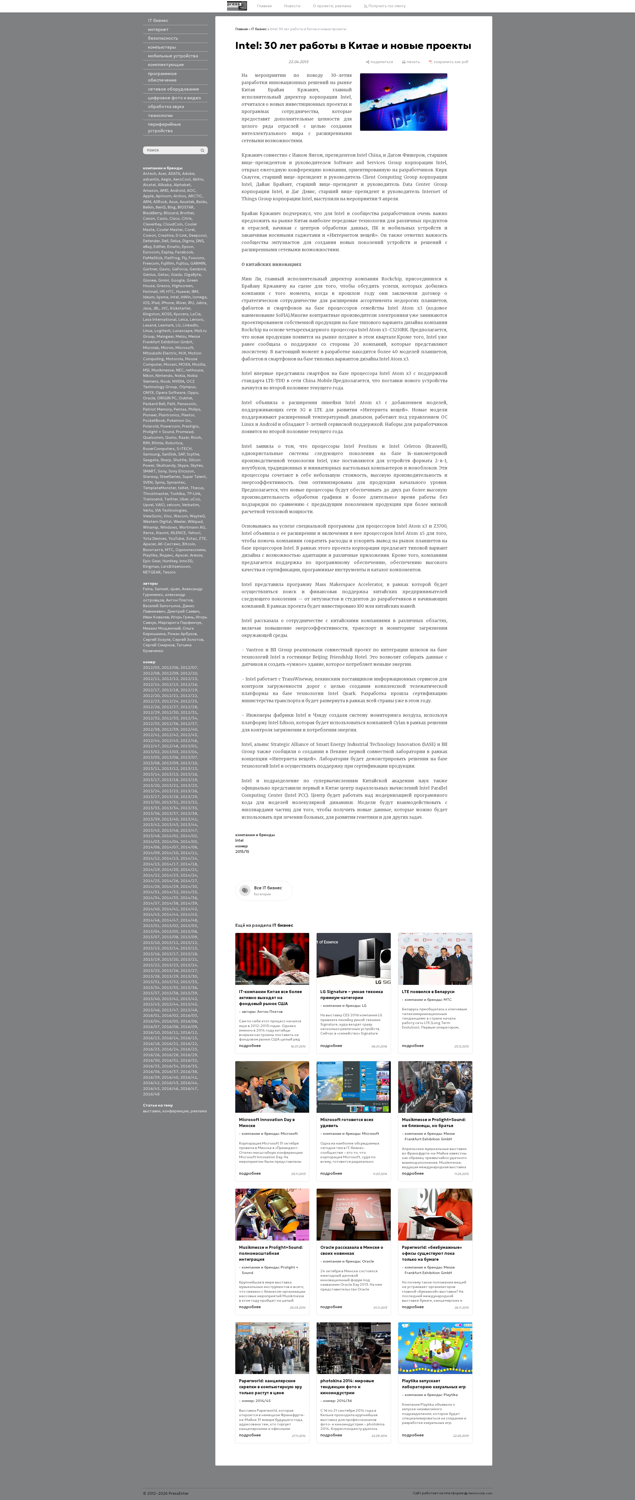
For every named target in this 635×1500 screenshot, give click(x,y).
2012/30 (170, 712)
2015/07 (151, 936)
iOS (146, 302)
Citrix (187, 218)
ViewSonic (152, 516)
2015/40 (151, 998)
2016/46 (170, 1088)
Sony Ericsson (181, 471)
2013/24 (151, 791)
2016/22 (188, 1043)
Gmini (163, 280)
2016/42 (151, 1082)
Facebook (184, 252)
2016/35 (188, 1066)
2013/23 (188, 785)
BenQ (161, 207)
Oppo (192, 392)
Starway (150, 476)
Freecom (151, 263)
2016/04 (151, 1021)
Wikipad (195, 521)
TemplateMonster (159, 487)
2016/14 (170, 1038)
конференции (175, 1111)
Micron (167, 347)
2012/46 (188, 740)
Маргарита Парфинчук (179, 622)
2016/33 (151, 1066)
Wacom (181, 516)
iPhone (167, 302)
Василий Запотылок (161, 605)
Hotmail (150, 291)
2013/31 (170, 802)
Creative (166, 235)
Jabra (201, 302)
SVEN (148, 482)
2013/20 (151, 785)
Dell (165, 240)
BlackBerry (152, 213)
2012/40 (188, 729)
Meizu (181, 336)
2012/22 (188, 695)
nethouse (194, 370)
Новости (292, 5)
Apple (148, 196)
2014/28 (151, 886)
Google (178, 280)
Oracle (149, 398)
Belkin (148, 207)
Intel (174, 297)
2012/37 (188, 723)
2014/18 (188, 864)
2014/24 (188, 875)
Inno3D (185, 561)
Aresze (196, 555)
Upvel (148, 504)
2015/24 (188, 965)
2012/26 (151, 706)
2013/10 (188, 763)
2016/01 (151, 1015)
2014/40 (151, 909)
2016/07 (151, 1026)
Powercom (170, 426)
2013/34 (170, 808)
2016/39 (151, 1077)
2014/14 (188, 858)
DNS (200, 240)
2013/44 (188, 824)
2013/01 (188, 746)
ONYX (148, 392)
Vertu (148, 510)
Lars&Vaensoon (175, 566)
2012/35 (151, 723)
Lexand (149, 325)
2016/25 (188, 1049)
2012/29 (151, 712)
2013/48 (151, 835)
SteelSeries (170, 476)
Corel (190, 229)
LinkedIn (190, 325)
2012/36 (170, 723)
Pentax (180, 409)
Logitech (162, 330)
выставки (151, 1111)
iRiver (181, 302)
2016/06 (188, 1021)
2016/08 (170, 1026)
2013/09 (170, 763)
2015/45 (188, 1004)
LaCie (195, 314)
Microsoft (184, 347)
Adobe (188, 173)
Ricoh (196, 437)
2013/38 (188, 813)
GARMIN (197, 263)
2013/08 (151, 763)
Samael (161, 588)
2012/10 (188, 673)
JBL (156, 308)
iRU (191, 302)
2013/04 (188, 751)
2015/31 (151, 981)
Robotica (173, 443)
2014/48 (188, 920)
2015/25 (151, 970)
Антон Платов (179, 600)
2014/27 (188, 880)
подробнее (250, 1045)
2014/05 (188, 841)
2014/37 (151, 903)
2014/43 (151, 914)
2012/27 (170, 706)
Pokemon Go (179, 420)
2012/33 (170, 718)
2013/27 (151, 796)
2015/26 (170, 970)
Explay (167, 252)
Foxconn (196, 257)
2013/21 (170, 785)
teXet (183, 487)
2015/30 (188, 976)
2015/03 (188, 925)
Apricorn (163, 196)
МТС (169, 549)
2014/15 (151, 864)
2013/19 (188, 779)
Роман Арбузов (182, 633)
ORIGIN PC (167, 398)
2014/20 (170, 869)
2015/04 (151, 931)
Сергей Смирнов (158, 645)
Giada (176, 274)
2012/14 (151, 684)
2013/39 (151, 819)
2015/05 (170, 931)
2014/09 (151, 852)
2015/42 (188, 998)
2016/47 (188, 1088)
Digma (188, 240)
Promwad (184, 431)
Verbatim (190, 504)
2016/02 (170, 1015)
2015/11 (170, 942)
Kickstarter (180, 308)
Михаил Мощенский (162, 628)
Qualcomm (153, 437)
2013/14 (151, 774)
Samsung (151, 454)
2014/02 (188, 835)
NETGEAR (152, 572)
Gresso (163, 285)
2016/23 (151, 1049)
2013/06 (170, 757)
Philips (194, 409)
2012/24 (170, 701)
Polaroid (150, 426)
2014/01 (170, 835)
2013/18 (170, 779)
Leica (183, 319)
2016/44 (188, 1082)
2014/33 (188, 892)
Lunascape (182, 330)
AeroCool (182, 179)
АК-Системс (169, 544)
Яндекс (166, 555)
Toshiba (177, 493)
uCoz (195, 499)
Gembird (197, 269)
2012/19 (188, 690)
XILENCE (178, 532)
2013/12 (170, 768)
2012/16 (188, 684)
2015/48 (188, 1010)
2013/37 (170, 813)
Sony (162, 471)
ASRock (160, 201)
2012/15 (170, 684)
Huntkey (169, 561)
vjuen (175, 588)
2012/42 (170, 734)
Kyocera (181, 314)
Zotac (191, 538)
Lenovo (196, 319)
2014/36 (188, 897)
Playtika (150, 555)
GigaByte (192, 274)
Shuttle (180, 460)
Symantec (176, 482)
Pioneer (150, 415)
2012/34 (188, 718)
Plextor (187, 415)
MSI (146, 370)
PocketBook (154, 420)
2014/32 (170, 892)
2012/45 (170, 740)
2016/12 (188, 1032)
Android (177, 190)
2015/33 (188, 981)
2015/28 (151, 976)
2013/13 (188, 768)
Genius (149, 274)
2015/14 (170, 948)
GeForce (179, 269)
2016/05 (170, 1021)
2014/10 (170, 852)
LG (178, 325)
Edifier (159, 246)
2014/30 (188, 886)
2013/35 (188, 808)
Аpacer (149, 544)
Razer (184, 437)
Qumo (171, 437)
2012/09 (170, 673)
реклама (199, 1111)
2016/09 (188, 1026)
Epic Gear (151, 561)
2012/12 (170, 678)
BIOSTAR (186, 207)
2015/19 (151, 959)
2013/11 (151, 768)
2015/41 (170, 998)
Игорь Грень (182, 617)
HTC (170, 291)
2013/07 (188, 757)
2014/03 (151, 841)
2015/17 (170, 953)
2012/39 (170, 729)
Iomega (200, 297)
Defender (151, 240)
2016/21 (170, 1043)
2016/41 (188, 1077)
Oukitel (185, 398)
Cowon (149, 235)
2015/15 (188, 948)
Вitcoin (188, 544)
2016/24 (170, 1049)
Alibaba (165, 184)
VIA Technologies (171, 510)
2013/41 (188, 819)
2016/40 (170, 1077)
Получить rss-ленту (387, 5)
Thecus (197, 487)
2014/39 (188, 903)
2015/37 (151, 993)
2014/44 (170, 914)
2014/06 (151, 847)
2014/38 (170, 903)
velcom (173, 504)
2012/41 (151, 734)
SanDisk (169, 454)
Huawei (183, 291)
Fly (184, 257)
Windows (168, 527)
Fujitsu (182, 263)
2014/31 (151, 892)
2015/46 (151, 1010)
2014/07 (170, 847)
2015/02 (170, 925)
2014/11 (188, 852)
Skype (182, 465)
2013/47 (188, 830)
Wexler (179, 521)
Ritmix (157, 443)
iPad (155, 302)
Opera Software (170, 392)
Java (147, 308)
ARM (147, 201)
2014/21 (188, 869)
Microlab (151, 347)
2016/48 (151, 1094)
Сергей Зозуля (156, 639)
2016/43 (170, 1082)
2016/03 (188, 1015)
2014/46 (151, 920)
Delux (175, 240)
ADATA (174, 173)
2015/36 (188, 987)
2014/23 (170, 875)
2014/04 (170, 841)
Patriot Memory (157, 409)
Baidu (201, 201)
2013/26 (188, 791)
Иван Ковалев (156, 617)
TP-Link (193, 493)
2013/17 (151, 779)
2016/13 (151, 1038)
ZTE (202, 538)
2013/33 (151, 808)
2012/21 (170, 695)
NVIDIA (178, 381)
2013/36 (151, 813)
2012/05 (151, 667)
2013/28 (170, 796)
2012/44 (151, 740)
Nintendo (164, 375)
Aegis (166, 179)
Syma (160, 482)
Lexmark (166, 325)
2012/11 (151, 678)
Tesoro (169, 572)
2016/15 (188, 1038)
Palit (171, 403)
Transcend (152, 499)
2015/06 (188, 931)
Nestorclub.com (480, 1493)
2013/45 (151, 830)
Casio (162, 218)
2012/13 (188, 678)
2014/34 (151, 897)
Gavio (164, 269)
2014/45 (188, 914)
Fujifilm (167, 263)
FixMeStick (152, 257)
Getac (163, 274)
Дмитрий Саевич (183, 611)
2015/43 (151, 1004)
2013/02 (151, 751)
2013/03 (170, 751)
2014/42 (188, 909)
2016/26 (151, 1054)
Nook (165, 381)
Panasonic (186, 403)
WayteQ (197, 516)
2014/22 (151, 875)
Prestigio (190, 426)
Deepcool (197, 235)
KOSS (167, 314)
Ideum (148, 297)
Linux (147, 330)
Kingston (151, 314)
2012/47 (151, 746)
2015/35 (170, 987)
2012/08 (151, 673)
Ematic (173, 246)
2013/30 (151, 802)
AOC (191, 190)
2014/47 (170, 920)
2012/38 (151, 729)
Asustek (187, 201)
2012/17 (151, 690)
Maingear (165, 336)
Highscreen (182, 285)
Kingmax (151, 566)
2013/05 (151, 757)
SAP (181, 454)
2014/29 (170, 886)
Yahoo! (194, 532)
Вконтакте (153, 549)
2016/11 (170, 1032)
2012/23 (151, 701)
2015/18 (188, 953)
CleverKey (152, 224)
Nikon (148, 375)
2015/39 (188, 993)
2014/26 (170, 880)
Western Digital (157, 521)
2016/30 (151, 1060)
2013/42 (151, 824)
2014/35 (170, 897)
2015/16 (151, 953)
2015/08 (170, 936)
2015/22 (151, 965)
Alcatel (149, 184)
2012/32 (151, 718)
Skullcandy (165, 465)
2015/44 (170, 1004)
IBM (195, 291)
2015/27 (188, 970)
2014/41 (170, 909)
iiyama (162, 297)
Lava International (159, 319)
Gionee (149, 280)
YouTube (176, 538)
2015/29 (170, 976)
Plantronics (169, 415)
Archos (179, 196)
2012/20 (151, 695)
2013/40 (170, 819)
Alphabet (182, 184)
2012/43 (188, 734)
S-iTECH (184, 448)
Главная (264, 5)
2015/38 (170, 993)
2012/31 (188, 712)
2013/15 (170, 774)
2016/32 (188, 1060)
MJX (182, 353)
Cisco (174, 218)
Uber (184, 499)
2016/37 (170, 1071)
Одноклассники (190, 549)
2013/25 (170, 791)
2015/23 (170, 965)
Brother (187, 213)
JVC (164, 308)
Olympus (187, 386)
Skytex (196, 465)
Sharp (165, 460)
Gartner (150, 269)
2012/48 (170, 746)
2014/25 (151, 880)
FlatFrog (172, 257)
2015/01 (151, 925)
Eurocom (151, 252)
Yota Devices (154, 538)
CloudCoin (173, 224)
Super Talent (194, 476)
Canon (149, 218)
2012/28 (188, 706)
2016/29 (188, 1054)
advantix (151, 179)
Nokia (180, 375)
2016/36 (151, 1071)
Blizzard (171, 213)
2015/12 (188, 942)
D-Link (181, 235)
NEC (180, 370)
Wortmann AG (192, 527)
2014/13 (170, 858)
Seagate (150, 460)
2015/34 (151, 987)
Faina (148, 588)
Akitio (198, 179)
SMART (149, 471)
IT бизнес (259, 29)
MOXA (184, 364)
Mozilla (198, 364)
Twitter (171, 499)
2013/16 (188, 774)
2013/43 (170, 824)
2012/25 (188, 701)
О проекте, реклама (332, 5)
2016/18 (151, 1043)
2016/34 (170, 1066)
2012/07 (188, 667)
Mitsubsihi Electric (160, 353)
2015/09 (188, 936)
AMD (164, 190)
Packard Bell (154, 403)
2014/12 (151, 858)
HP (162, 291)
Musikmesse (162, 370)
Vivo (168, 516)
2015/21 (188, 959)
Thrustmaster (155, 493)
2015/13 (151, 948)
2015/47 (170, 1010)
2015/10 (151, 942)
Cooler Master (169, 229)
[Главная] (237, 6)
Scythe (193, 454)
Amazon (150, 190)
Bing (172, 207)
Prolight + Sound (158, 431)
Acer (162, 173)
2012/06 (170, 667)
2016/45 (151, 1088)
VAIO (160, 504)
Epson (187, 246)
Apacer (181, 555)
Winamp (150, 527)
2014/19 (151, 869)
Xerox (148, 532)
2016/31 (170, 1060)
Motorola (174, 358)
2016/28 (170, 1054)
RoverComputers (159, 448)
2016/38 (188, 1071)
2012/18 (170, 690)
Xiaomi (162, 532)
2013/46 (170, 830)
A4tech (149, 173)
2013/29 (188, 796)
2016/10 (151, 1032)
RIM (146, 443)
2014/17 (170, 864)
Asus (173, 201)
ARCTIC (195, 196)
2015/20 (170, 959)
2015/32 (170, 981)
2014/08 (188, 847)
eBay (147, 246)
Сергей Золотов (187, 639)
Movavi (170, 364)
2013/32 (188, 802)
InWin (186, 297)
